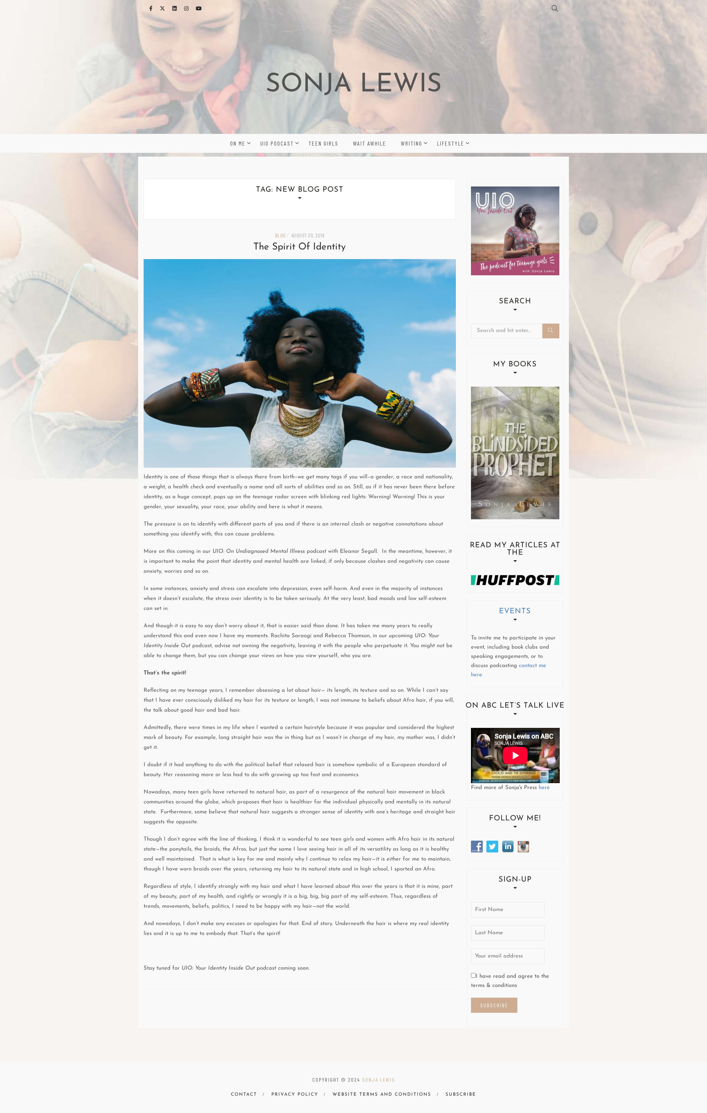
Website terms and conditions (382, 1094)
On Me (238, 143)
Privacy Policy (294, 1094)
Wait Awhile (369, 143)
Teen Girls (323, 143)
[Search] (550, 331)
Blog (280, 235)
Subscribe (461, 1094)
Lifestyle (450, 143)
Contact (244, 1094)
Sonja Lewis (353, 85)
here (544, 788)
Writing (411, 143)
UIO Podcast (277, 143)
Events (515, 611)
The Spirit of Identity (299, 247)
